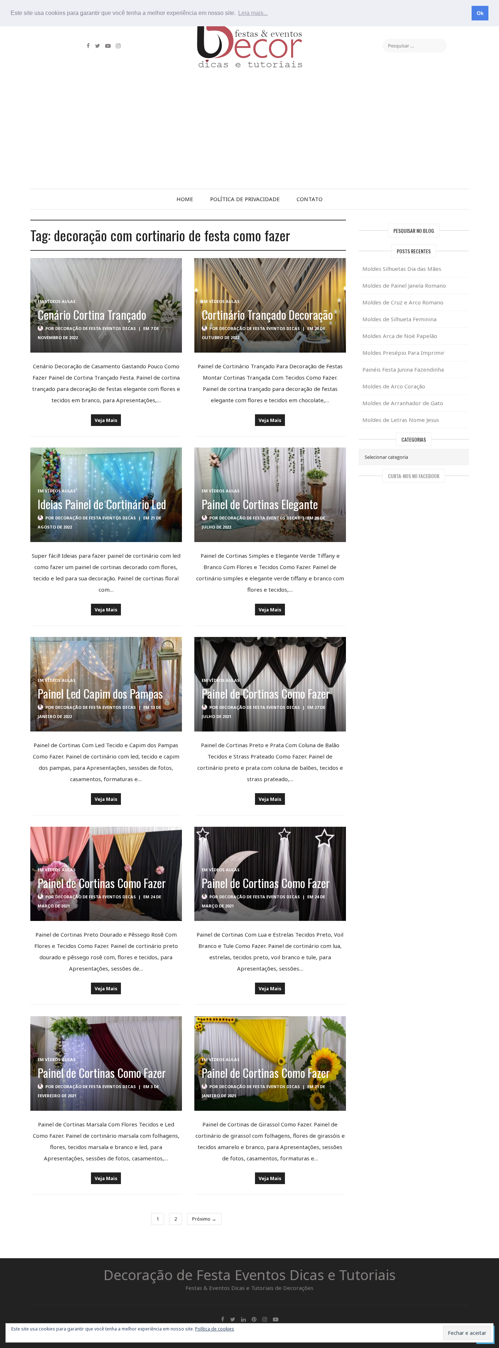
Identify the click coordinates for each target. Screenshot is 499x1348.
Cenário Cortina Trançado (92, 314)
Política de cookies (214, 1329)
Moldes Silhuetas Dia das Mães (401, 268)
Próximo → (204, 1218)
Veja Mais (106, 420)
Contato (310, 199)
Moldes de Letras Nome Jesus (400, 419)
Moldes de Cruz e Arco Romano (402, 302)
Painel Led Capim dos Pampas (100, 693)
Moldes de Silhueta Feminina (399, 319)
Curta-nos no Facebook (413, 476)
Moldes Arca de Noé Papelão (399, 335)
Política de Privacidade (245, 199)
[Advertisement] (249, 134)
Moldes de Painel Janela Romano (404, 285)
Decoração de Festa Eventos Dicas (95, 328)
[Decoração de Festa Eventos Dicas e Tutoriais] (249, 30)
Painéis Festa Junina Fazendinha (403, 369)
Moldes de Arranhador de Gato (402, 403)
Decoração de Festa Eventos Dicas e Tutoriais (249, 1274)
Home (184, 199)
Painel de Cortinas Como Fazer (266, 693)
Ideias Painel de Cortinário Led (102, 503)
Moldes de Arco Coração (393, 386)
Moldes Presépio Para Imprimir (403, 352)
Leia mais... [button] (253, 13)
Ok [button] (480, 13)
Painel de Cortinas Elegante (260, 503)
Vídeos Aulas (60, 301)
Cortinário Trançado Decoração (267, 314)
